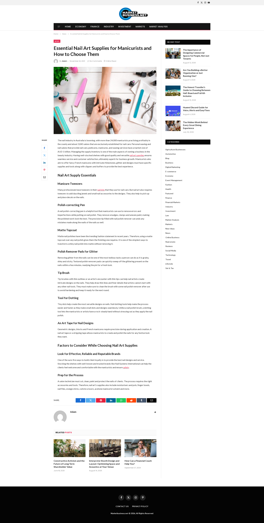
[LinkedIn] (44, 162)
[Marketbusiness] (132, 14)
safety (126, 367)
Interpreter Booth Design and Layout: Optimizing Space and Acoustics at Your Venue (104, 463)
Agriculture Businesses (175, 149)
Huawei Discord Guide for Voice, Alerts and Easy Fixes (196, 109)
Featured (169, 193)
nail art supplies (137, 155)
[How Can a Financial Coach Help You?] (140, 448)
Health (168, 189)
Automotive (170, 154)
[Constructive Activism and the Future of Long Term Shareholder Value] (70, 448)
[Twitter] (44, 155)
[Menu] (59, 27)
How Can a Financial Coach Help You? (138, 462)
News (57, 41)
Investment (124, 26)
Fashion (168, 184)
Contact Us (122, 506)
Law (167, 215)
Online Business (172, 237)
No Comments (96, 61)
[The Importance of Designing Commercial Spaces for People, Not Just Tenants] (173, 53)
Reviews (169, 246)
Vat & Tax (169, 268)
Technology (170, 255)
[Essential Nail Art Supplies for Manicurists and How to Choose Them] (105, 100)
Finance (94, 26)
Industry (109, 26)
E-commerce (170, 171)
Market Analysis (158, 26)
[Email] (44, 177)
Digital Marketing (172, 167)
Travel (168, 259)
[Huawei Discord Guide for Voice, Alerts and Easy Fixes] (173, 111)
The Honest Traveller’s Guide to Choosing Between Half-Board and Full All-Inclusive (196, 91)
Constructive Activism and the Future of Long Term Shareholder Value (69, 463)
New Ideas (170, 228)
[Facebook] (44, 148)
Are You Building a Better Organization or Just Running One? (195, 73)
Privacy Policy (140, 506)
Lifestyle (169, 264)
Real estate (170, 242)
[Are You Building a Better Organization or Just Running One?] (173, 73)
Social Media (170, 250)
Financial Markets (172, 202)
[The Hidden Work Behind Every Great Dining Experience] (173, 126)
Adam (64, 61)
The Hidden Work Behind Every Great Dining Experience (195, 125)
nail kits (101, 189)
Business (169, 163)
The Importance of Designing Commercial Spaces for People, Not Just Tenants (196, 54)
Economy (80, 26)
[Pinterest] (44, 170)
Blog (167, 158)
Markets (140, 26)
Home (68, 26)
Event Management (173, 180)
